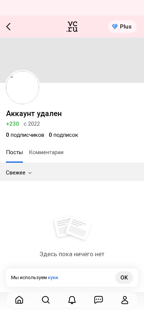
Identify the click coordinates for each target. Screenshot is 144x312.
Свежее (15, 172)
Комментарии (46, 152)
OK (124, 277)
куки (53, 277)
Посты (14, 152)
